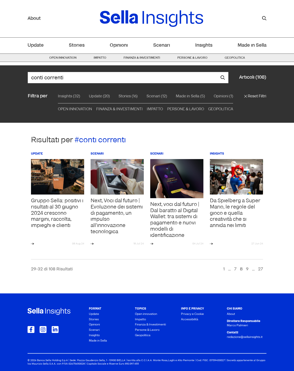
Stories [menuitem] (77, 45)
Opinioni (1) (223, 96)
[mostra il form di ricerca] (264, 18)
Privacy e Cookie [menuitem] (192, 314)
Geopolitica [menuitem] (235, 58)
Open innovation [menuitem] (62, 58)
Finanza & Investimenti (119, 109)
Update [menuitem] (36, 45)
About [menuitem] (231, 314)
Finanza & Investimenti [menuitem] (142, 58)
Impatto (155, 109)
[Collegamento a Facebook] (31, 329)
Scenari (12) (157, 96)
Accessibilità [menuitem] (189, 319)
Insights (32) (69, 96)
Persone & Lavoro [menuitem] (192, 58)
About (34, 18)
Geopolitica (220, 109)
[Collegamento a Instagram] (43, 329)
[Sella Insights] (151, 18)
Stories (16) (128, 96)
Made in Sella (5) (190, 96)
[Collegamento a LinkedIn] (55, 329)
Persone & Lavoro (185, 109)
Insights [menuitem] (203, 45)
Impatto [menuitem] (100, 58)
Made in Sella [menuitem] (252, 45)
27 (260, 269)
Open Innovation (75, 109)
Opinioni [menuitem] (119, 45)
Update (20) (99, 96)
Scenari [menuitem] (161, 45)
